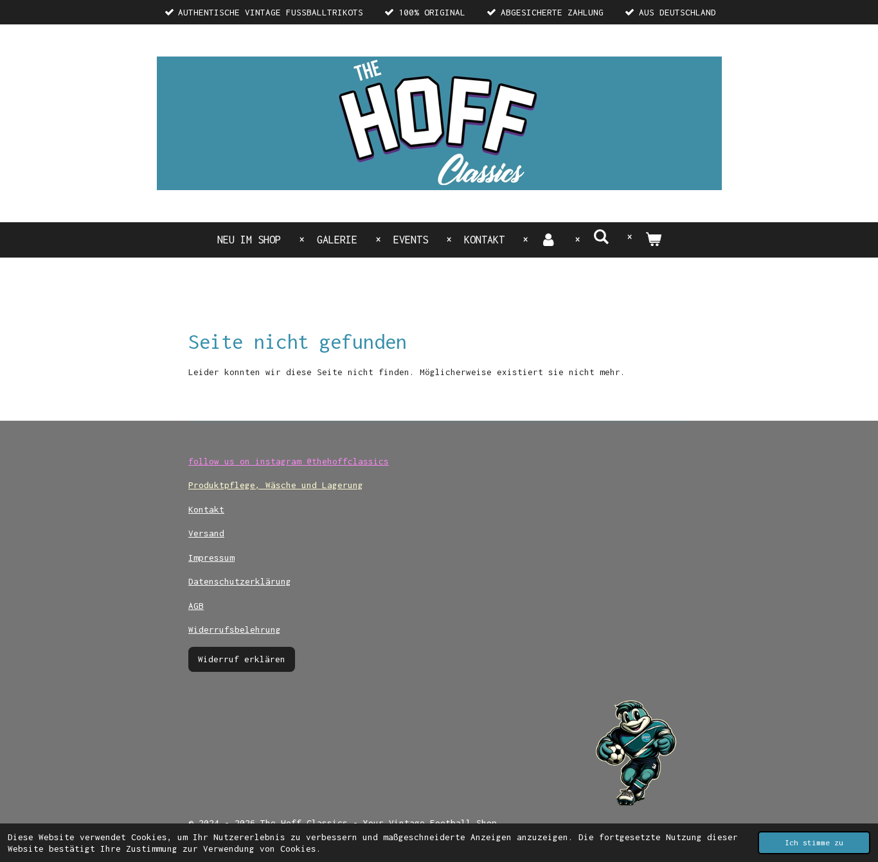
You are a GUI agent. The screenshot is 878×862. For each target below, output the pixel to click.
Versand (206, 533)
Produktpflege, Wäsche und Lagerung (275, 485)
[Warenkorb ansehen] (653, 240)
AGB (196, 606)
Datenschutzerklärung (239, 581)
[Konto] (549, 240)
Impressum (211, 557)
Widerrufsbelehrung (234, 629)
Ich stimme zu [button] (814, 842)
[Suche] (601, 237)
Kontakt (206, 509)
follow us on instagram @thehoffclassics (288, 461)
